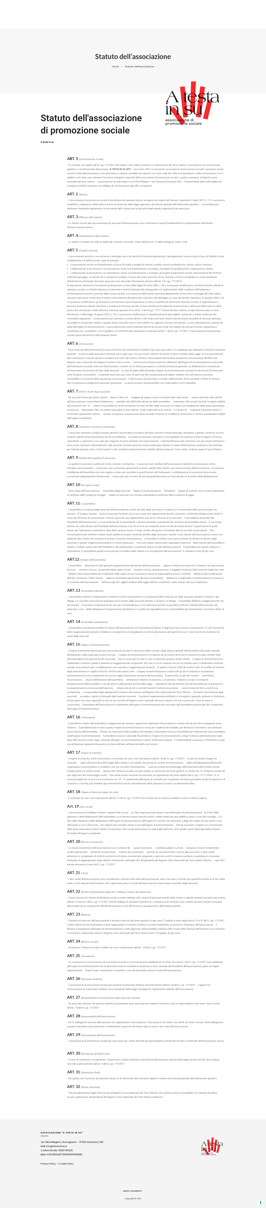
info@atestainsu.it (56, 1146)
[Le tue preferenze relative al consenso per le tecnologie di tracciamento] (261, 1203)
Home (115, 66)
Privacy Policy (48, 1163)
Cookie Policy (66, 1163)
